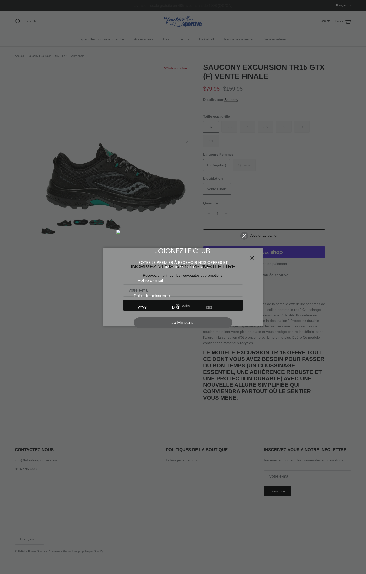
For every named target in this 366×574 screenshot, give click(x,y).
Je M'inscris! (183, 322)
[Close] (244, 236)
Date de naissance (152, 296)
